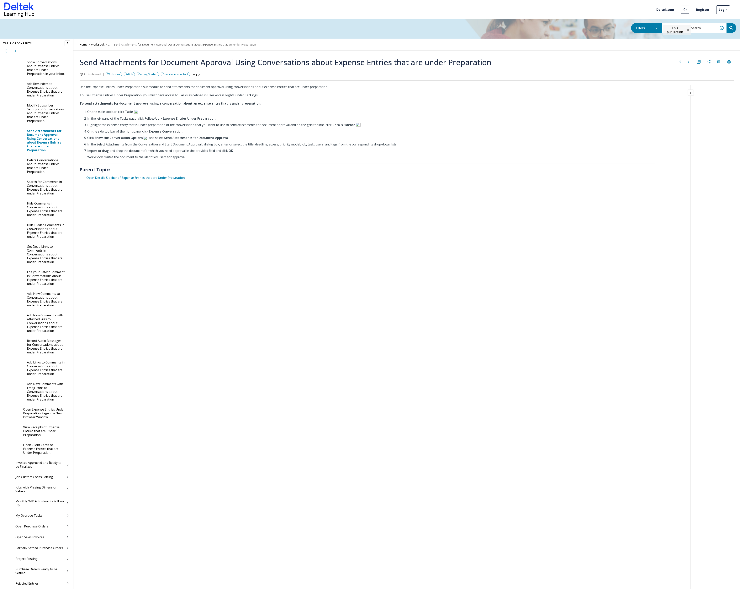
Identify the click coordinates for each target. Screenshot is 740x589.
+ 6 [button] (195, 74)
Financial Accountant (175, 74)
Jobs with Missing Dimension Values (36, 489)
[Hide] (67, 43)
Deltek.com (665, 10)
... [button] (109, 44)
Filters (640, 28)
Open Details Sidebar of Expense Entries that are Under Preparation (135, 178)
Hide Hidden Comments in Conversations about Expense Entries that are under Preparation (45, 230)
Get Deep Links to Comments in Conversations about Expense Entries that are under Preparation (44, 254)
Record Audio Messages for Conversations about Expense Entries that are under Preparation (45, 346)
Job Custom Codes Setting (34, 477)
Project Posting (26, 559)
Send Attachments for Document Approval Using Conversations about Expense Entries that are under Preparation (44, 140)
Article (129, 74)
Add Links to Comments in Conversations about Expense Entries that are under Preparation (46, 368)
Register (702, 10)
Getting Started (147, 74)
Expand (6, 51)
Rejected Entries (27, 583)
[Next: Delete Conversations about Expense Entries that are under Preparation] (688, 62)
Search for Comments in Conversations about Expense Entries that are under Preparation (44, 187)
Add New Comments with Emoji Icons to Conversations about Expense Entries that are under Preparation (45, 391)
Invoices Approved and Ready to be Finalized (38, 464)
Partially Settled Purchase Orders (39, 548)
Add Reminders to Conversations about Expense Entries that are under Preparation (44, 89)
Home (83, 44)
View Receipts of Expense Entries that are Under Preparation (41, 431)
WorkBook (97, 44)
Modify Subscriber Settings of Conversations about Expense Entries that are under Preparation (46, 113)
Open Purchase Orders (31, 526)
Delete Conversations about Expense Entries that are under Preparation (43, 166)
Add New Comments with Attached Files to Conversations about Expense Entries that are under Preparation (45, 323)
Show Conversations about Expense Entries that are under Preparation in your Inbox (46, 68)
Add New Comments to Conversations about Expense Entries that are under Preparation (44, 299)
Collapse (15, 51)
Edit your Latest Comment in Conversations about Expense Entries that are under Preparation (46, 278)
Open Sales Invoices (29, 537)
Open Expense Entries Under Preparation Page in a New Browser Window (44, 413)
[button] (685, 10)
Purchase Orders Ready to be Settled (36, 571)
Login (723, 10)
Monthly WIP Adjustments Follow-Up (39, 503)
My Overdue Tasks (28, 515)
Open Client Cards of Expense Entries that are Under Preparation (41, 449)
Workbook (113, 74)
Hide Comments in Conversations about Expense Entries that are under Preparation (44, 209)
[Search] (731, 28)
